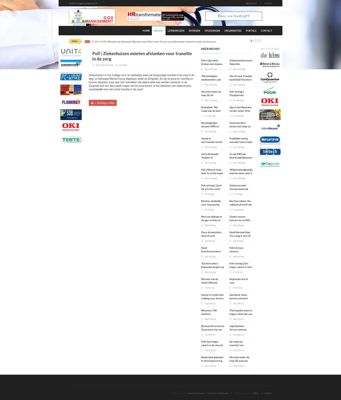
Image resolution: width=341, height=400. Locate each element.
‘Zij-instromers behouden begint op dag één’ (212, 267)
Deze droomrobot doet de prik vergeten (211, 236)
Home (146, 30)
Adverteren (251, 3)
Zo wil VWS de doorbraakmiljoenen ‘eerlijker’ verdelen (240, 158)
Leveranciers (176, 30)
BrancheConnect (196, 393)
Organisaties (233, 30)
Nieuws (158, 30)
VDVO (256, 393)
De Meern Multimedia (217, 393)
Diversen (194, 30)
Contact (268, 3)
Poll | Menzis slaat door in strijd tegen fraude (212, 173)
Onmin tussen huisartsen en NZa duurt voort (239, 220)
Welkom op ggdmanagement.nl (83, 3)
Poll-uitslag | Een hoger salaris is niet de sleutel (240, 267)
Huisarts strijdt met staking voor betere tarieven (212, 298)
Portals (251, 30)
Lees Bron (123, 65)
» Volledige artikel (103, 103)
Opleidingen (212, 30)
